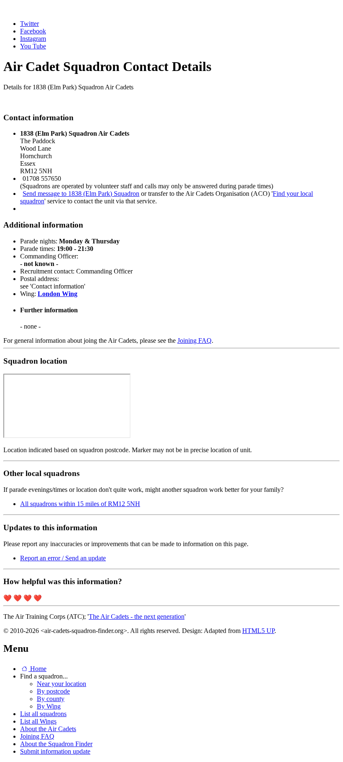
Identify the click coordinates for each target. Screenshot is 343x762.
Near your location (61, 683)
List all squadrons (43, 713)
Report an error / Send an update (63, 558)
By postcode (53, 691)
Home (37, 668)
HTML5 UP (258, 630)
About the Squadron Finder (56, 743)
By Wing (49, 706)
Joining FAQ (194, 340)
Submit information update (55, 751)
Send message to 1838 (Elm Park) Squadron (81, 193)
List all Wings (38, 721)
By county (50, 698)
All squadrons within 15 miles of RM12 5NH (80, 503)
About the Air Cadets (48, 728)
